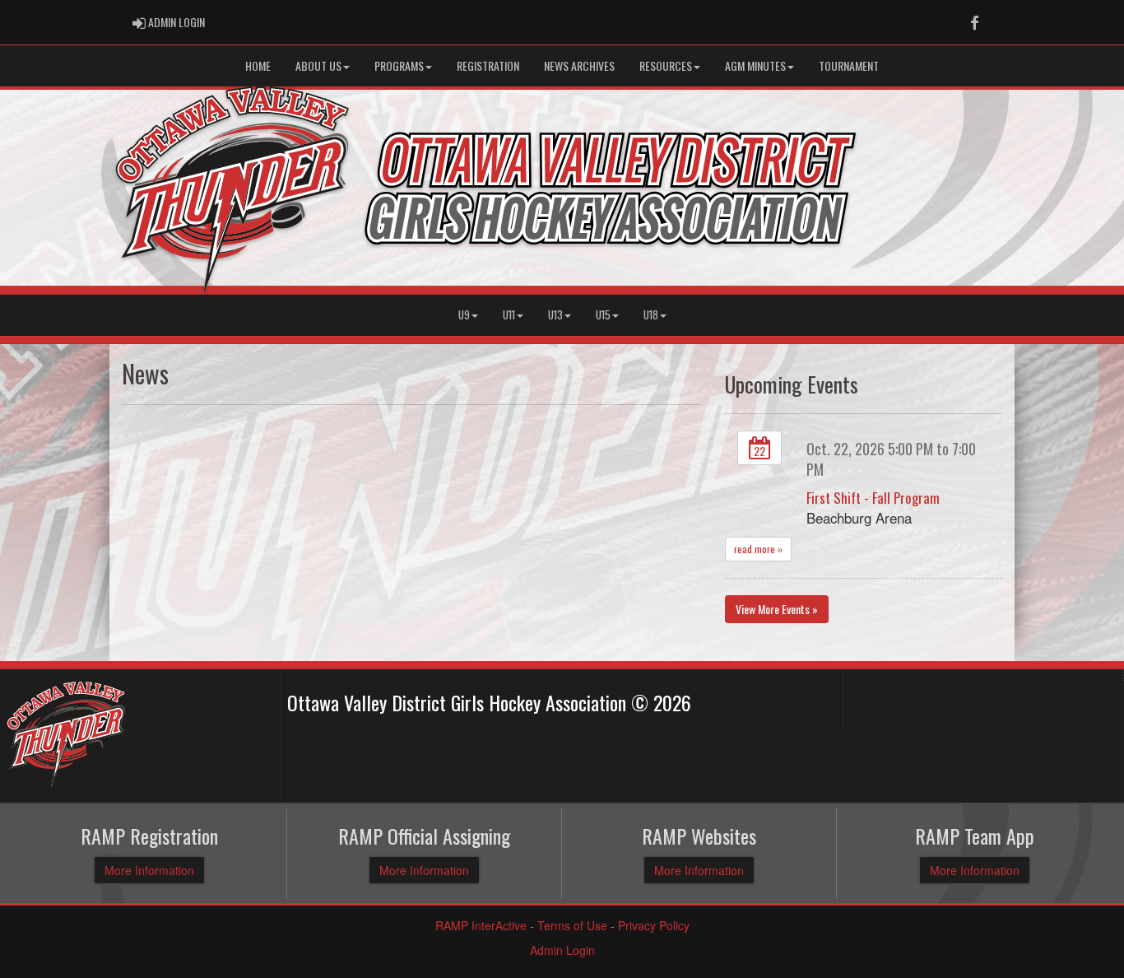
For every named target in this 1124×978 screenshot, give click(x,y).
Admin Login (562, 950)
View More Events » (777, 608)
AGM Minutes (755, 65)
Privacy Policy (654, 925)
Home (258, 65)
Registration (488, 65)
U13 (555, 315)
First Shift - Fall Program (873, 497)
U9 (464, 315)
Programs (399, 65)
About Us (318, 65)
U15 (603, 315)
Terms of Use (572, 925)
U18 (650, 315)
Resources (665, 65)
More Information (149, 870)
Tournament (849, 65)
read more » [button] (758, 549)
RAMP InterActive (481, 925)
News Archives (579, 65)
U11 (509, 315)
